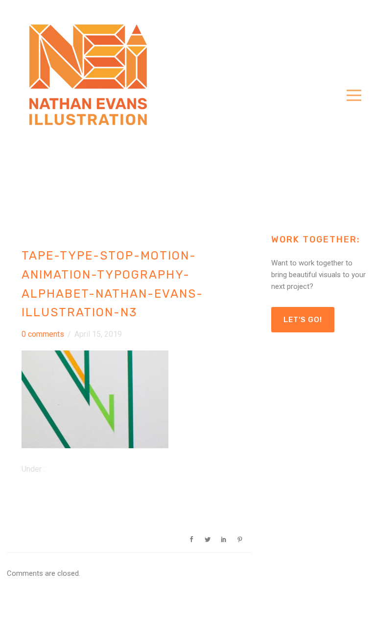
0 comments (43, 334)
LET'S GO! (302, 319)
